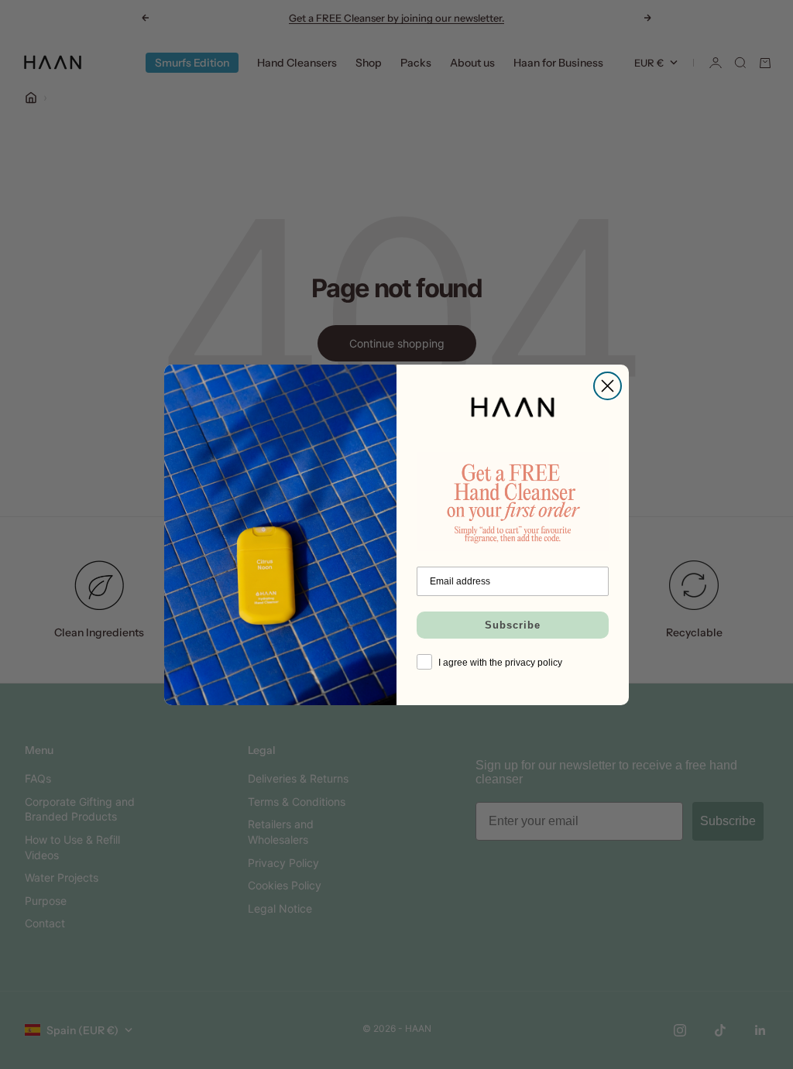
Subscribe (513, 625)
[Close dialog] (607, 385)
